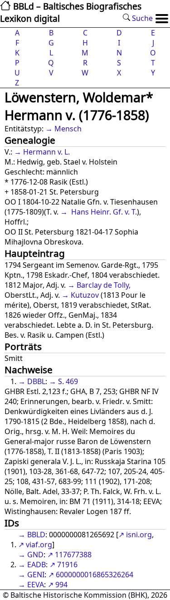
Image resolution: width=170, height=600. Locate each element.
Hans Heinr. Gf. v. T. (103, 212)
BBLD (36, 535)
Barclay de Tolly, (104, 285)
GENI (35, 575)
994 (61, 585)
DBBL (36, 381)
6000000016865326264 (94, 575)
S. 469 (68, 381)
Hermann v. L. (46, 152)
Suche (141, 18)
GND (35, 555)
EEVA (35, 585)
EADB (36, 565)
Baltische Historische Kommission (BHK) (78, 595)
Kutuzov (85, 295)
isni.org (139, 535)
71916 (67, 565)
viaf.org (39, 545)
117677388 (73, 555)
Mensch (68, 129)
